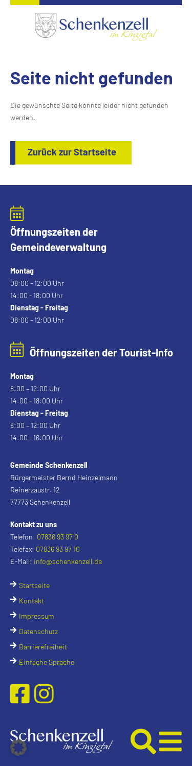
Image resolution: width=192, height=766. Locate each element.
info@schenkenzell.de (68, 561)
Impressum (36, 616)
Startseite (34, 585)
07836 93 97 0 (57, 536)
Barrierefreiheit (43, 646)
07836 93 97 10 (58, 549)
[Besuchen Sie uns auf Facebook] (22, 693)
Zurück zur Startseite (72, 151)
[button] (70, 741)
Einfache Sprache (46, 662)
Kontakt (31, 600)
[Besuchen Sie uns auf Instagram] (44, 693)
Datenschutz (38, 631)
